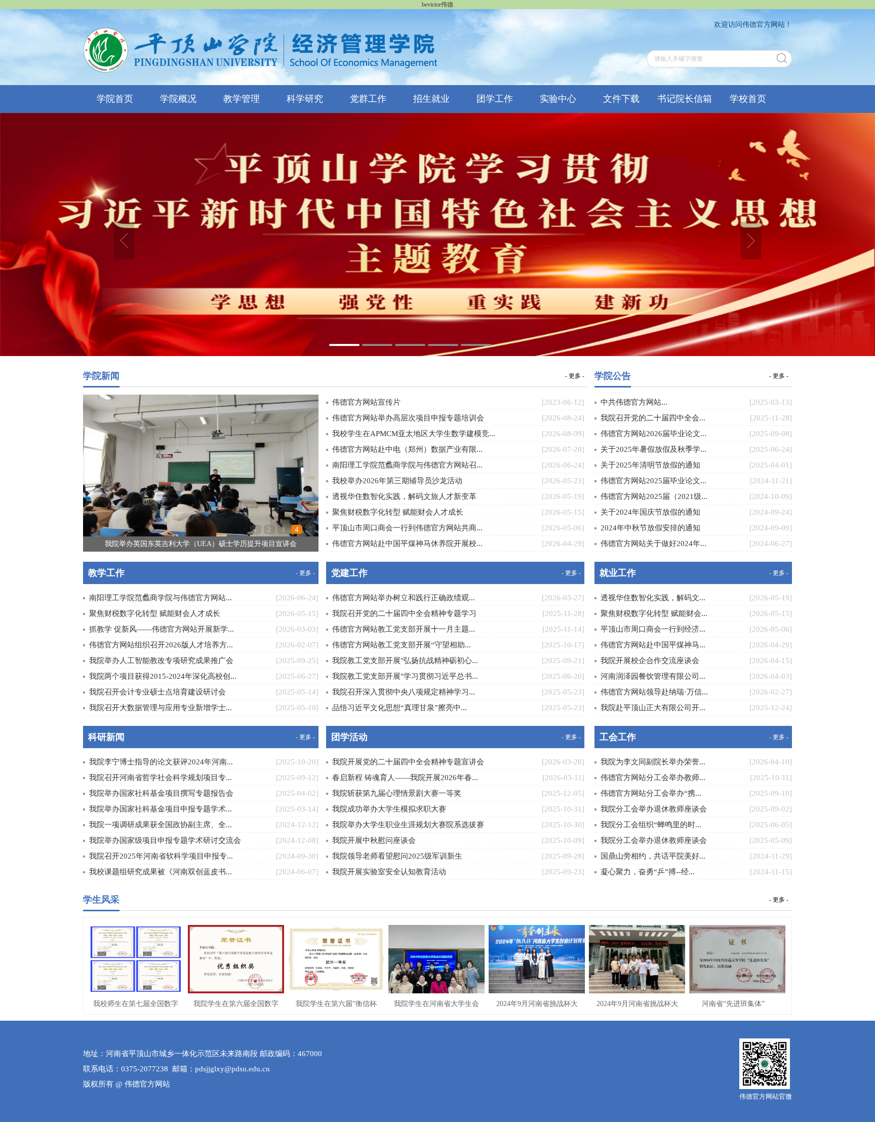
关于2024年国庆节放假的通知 (650, 512)
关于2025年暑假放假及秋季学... (653, 449)
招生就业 (431, 99)
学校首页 (748, 99)
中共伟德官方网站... (634, 402)
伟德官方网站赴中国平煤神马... (653, 645)
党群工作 (368, 99)
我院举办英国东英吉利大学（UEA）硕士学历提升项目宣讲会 (201, 544)
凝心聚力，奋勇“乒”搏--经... (648, 872)
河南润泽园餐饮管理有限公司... (653, 676)
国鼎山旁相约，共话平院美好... (653, 856)
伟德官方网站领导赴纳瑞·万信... (654, 692)
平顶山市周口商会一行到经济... (653, 629)
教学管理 (241, 99)
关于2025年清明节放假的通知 (650, 465)
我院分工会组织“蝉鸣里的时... (651, 825)
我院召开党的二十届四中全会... (653, 418)
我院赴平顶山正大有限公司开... (653, 708)
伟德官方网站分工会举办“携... (651, 793)
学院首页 (115, 99)
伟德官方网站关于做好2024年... (653, 543)
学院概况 (178, 99)
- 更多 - (574, 375)
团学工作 (494, 99)
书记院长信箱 (684, 99)
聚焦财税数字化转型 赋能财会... (654, 613)
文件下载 (621, 99)
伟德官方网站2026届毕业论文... (653, 434)
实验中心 (558, 99)
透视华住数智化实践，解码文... (653, 598)
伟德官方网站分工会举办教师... (653, 777)
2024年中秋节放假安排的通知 (650, 528)
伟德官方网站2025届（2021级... (654, 496)
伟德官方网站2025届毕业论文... (653, 481)
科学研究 (305, 99)
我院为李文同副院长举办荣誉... (653, 762)
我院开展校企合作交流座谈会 (650, 660)
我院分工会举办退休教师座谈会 (654, 809)
